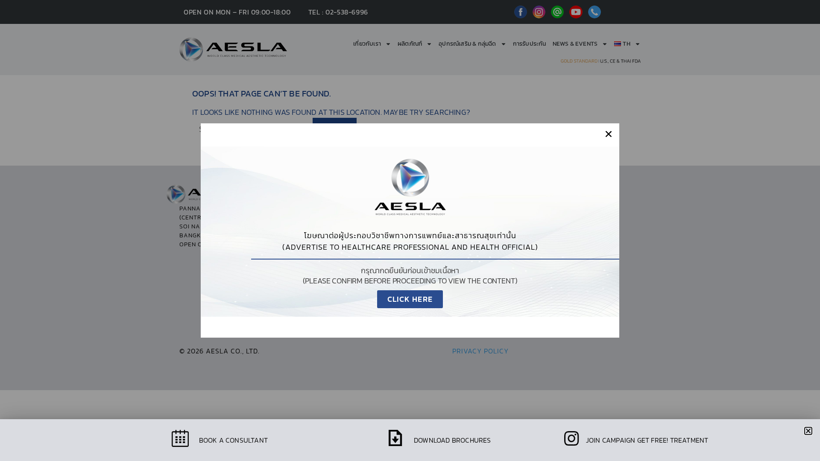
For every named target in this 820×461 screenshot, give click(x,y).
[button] (608, 134)
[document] (410, 230)
